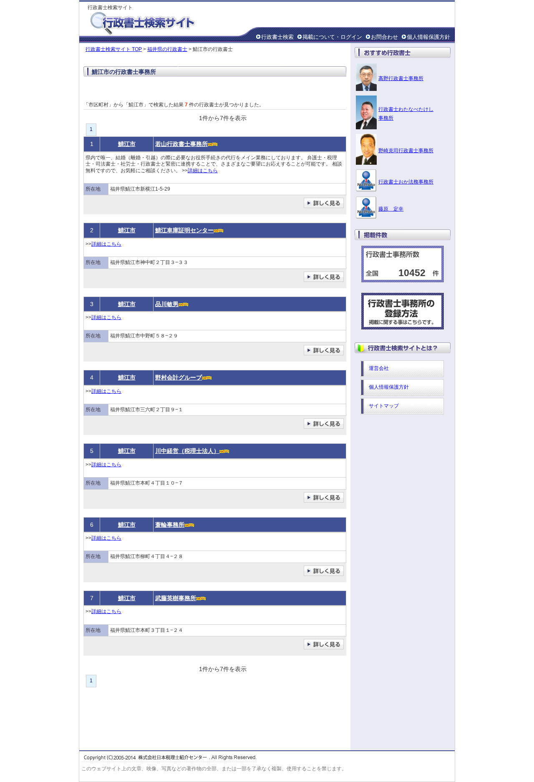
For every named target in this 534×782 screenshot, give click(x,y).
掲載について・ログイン (332, 37)
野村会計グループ (178, 377)
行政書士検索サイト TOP (114, 49)
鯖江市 (127, 144)
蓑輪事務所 (169, 524)
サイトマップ (384, 406)
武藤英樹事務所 (175, 598)
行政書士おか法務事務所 (405, 182)
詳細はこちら (203, 170)
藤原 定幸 (390, 209)
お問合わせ (384, 37)
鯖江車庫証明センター (184, 230)
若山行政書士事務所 (181, 144)
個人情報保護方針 (428, 37)
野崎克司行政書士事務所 (405, 150)
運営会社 (379, 368)
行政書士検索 (277, 37)
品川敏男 (167, 304)
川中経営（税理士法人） (187, 451)
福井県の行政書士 (167, 49)
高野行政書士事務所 (400, 78)
